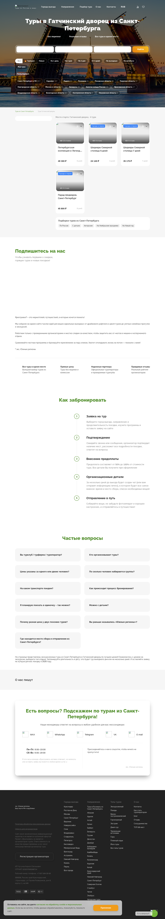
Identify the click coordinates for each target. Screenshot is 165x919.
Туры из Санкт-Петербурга (24, 111)
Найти (140, 49)
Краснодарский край (93, 872)
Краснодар (68, 807)
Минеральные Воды (72, 848)
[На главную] (25, 6)
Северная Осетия (94, 884)
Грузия (90, 835)
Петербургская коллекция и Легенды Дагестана (70, 149)
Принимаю (106, 908)
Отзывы (137, 820)
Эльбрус (90, 896)
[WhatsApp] (104, 759)
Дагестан (91, 839)
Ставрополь (69, 837)
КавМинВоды (92, 852)
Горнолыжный (116, 820)
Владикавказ (69, 833)
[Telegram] (97, 759)
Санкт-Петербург (71, 818)
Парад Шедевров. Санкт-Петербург (67, 196)
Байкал (90, 828)
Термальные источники (115, 832)
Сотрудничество (140, 824)
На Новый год (127, 226)
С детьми (76, 226)
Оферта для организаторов (26, 829)
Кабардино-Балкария (92, 848)
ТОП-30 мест (139, 827)
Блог (136, 816)
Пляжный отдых (117, 841)
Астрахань (68, 855)
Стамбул (90, 888)
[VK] (107, 255)
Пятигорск (68, 840)
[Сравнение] (138, 7)
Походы (114, 810)
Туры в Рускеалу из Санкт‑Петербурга (95, 808)
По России (64, 226)
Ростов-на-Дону (70, 810)
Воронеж (67, 822)
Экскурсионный (117, 807)
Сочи (66, 829)
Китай (89, 867)
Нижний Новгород (71, 859)
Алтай (89, 820)
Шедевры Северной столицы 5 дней (101, 149)
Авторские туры (93, 899)
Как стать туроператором (140, 811)
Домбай (90, 843)
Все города (68, 870)
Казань (66, 863)
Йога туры (115, 844)
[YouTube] (146, 255)
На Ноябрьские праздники (107, 226)
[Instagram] (82, 291)
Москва (67, 814)
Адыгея (90, 817)
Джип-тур (114, 827)
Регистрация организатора (34, 856)
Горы (113, 837)
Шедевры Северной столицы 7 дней (134, 149)
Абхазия (90, 813)
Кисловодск (68, 844)
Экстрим (114, 824)
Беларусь (91, 832)
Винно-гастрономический (118, 815)
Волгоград (68, 852)
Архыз (89, 824)
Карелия (90, 864)
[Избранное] (143, 7)
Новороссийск (70, 825)
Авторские (88, 226)
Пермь (66, 867)
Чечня (89, 892)
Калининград (92, 860)
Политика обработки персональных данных (32, 824)
